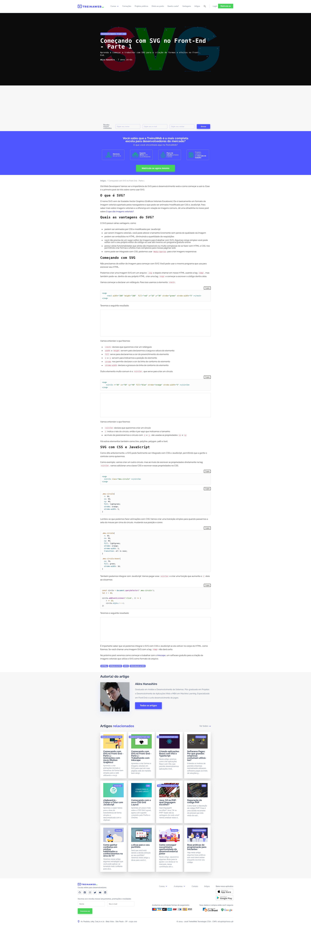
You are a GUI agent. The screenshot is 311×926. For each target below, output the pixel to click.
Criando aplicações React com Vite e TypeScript (169, 753)
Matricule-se (225, 6)
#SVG (126, 666)
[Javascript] (117, 786)
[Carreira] (118, 830)
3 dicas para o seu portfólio (140, 846)
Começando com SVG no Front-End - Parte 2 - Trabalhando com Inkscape (141, 755)
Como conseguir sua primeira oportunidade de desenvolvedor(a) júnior (168, 849)
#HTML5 (104, 666)
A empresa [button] (178, 886)
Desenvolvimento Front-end (113, 34)
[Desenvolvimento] (199, 830)
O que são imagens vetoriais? (120, 211)
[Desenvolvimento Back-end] (167, 786)
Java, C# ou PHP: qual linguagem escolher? (167, 802)
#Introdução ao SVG (138, 666)
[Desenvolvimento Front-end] (111, 737)
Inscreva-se (85, 911)
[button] (210, 910)
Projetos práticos (141, 6)
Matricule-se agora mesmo (155, 168)
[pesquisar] (205, 6)
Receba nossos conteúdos (107, 126)
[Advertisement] (155, 104)
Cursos (114, 6)
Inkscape (161, 655)
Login (215, 6)
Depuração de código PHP (194, 801)
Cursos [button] (162, 886)
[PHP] (204, 786)
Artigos (197, 6)
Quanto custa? (173, 6)
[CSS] (148, 786)
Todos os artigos (148, 705)
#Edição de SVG (115, 666)
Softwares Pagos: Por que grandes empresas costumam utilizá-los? (196, 755)
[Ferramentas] (200, 737)
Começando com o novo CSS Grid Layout (141, 802)
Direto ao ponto (158, 6)
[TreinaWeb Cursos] (91, 6)
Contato (195, 886)
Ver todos (203, 726)
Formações (126, 6)
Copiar (207, 288)
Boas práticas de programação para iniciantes (196, 847)
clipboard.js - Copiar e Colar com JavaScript (113, 802)
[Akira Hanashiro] (107, 60)
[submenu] (118, 6)
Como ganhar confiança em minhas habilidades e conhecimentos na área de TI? (113, 850)
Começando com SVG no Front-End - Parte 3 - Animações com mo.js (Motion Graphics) (113, 757)
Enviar (203, 126)
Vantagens (186, 6)
